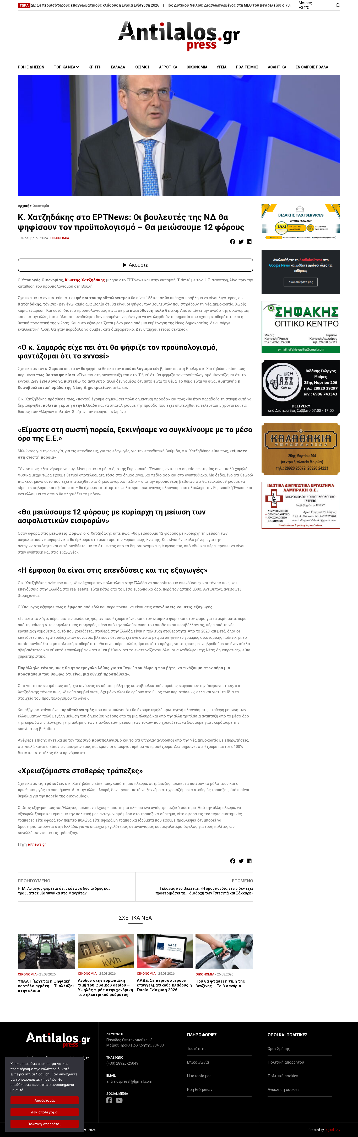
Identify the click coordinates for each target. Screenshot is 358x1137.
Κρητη (95, 67)
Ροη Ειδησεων (31, 67)
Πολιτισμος (247, 67)
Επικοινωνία (198, 1062)
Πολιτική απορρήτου (286, 1062)
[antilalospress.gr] (179, 36)
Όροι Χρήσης (279, 1048)
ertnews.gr (37, 844)
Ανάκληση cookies (284, 1089)
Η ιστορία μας (199, 1076)
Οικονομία (40, 206)
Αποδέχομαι (45, 1100)
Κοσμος (142, 67)
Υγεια (221, 67)
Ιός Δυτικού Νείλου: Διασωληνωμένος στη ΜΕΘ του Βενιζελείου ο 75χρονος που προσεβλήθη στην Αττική (242, 5)
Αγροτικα (168, 67)
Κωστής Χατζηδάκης (85, 280)
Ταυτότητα (196, 1048)
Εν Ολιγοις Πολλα (312, 67)
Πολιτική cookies (283, 1076)
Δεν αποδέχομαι (44, 1112)
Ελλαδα (118, 67)
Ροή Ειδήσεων (199, 1089)
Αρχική (23, 206)
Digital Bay (332, 1130)
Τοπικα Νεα (64, 67)
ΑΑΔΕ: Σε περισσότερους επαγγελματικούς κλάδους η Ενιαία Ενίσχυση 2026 (73, 5)
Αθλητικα (277, 67)
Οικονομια (197, 67)
